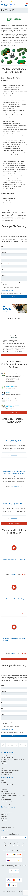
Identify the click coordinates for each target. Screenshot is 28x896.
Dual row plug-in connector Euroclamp (13, 559)
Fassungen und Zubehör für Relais (12, 394)
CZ (10, 843)
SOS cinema (4, 818)
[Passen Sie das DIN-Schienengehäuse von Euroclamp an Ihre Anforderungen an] (14, 464)
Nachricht (3, 275)
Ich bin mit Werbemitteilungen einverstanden (13, 293)
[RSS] (25, 745)
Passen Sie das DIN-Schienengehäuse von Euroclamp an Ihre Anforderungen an (13, 473)
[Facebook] (3, 745)
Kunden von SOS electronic (7, 757)
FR (23, 845)
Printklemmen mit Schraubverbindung (13, 375)
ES (19, 845)
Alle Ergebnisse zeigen (14, 659)
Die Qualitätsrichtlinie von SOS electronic (10, 770)
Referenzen (4, 763)
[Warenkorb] (26, 4)
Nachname (3, 252)
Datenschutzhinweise (6, 799)
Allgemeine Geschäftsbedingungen (9, 784)
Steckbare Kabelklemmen (11, 379)
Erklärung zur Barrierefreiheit (8, 827)
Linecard (4, 782)
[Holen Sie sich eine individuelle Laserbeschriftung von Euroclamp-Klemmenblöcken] (14, 432)
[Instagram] (21, 745)
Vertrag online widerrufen (7, 801)
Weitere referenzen (14, 355)
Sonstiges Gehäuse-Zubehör (11, 400)
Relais (7, 392)
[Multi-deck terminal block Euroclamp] (14, 587)
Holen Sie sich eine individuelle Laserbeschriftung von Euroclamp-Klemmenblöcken (12, 442)
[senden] (25, 837)
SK (5, 843)
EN (19, 843)
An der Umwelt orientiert (7, 772)
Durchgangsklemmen (10, 381)
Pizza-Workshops (5, 820)
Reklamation (4, 789)
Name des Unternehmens (7, 258)
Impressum (4, 766)
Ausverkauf (4, 816)
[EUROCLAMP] (3, 454)
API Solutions (5, 810)
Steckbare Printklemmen (11, 378)
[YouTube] (8, 745)
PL (10, 845)
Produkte (4, 780)
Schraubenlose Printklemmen (12, 376)
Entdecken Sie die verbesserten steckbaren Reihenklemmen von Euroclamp (12, 505)
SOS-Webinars (5, 823)
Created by (19, 891)
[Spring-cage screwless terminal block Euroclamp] (14, 627)
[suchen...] (11, 5)
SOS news (4, 825)
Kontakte (4, 761)
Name (2, 246)
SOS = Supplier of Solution (7, 755)
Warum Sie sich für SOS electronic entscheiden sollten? (13, 759)
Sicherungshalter (9, 408)
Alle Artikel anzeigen (14, 523)
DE (23, 843)
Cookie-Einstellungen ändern (8, 804)
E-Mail (2, 269)
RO (5, 845)
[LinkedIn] (12, 745)
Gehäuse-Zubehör (10, 398)
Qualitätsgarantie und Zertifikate (8, 768)
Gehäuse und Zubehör (15, 486)
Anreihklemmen (10, 373)
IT (14, 845)
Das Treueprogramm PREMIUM (8, 793)
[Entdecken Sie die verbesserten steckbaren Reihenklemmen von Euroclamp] (14, 495)
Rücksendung (5, 791)
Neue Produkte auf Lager (7, 812)
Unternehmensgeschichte (7, 774)
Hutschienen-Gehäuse (10, 388)
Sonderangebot (5, 814)
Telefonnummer (4, 263)
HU (14, 843)
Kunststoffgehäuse (10, 386)
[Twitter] (16, 745)
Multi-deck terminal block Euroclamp (13, 599)
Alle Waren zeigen (14, 412)
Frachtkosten (4, 787)
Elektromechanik (14, 455)
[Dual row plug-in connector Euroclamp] (14, 548)
